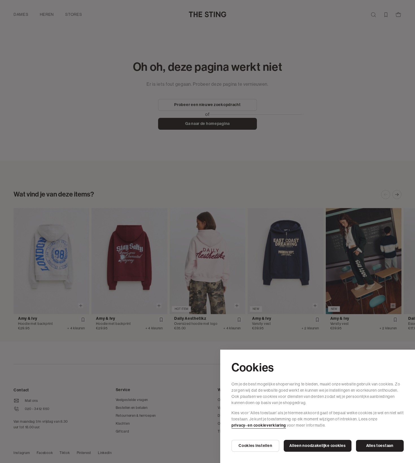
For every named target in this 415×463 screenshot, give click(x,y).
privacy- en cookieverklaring (258, 425)
